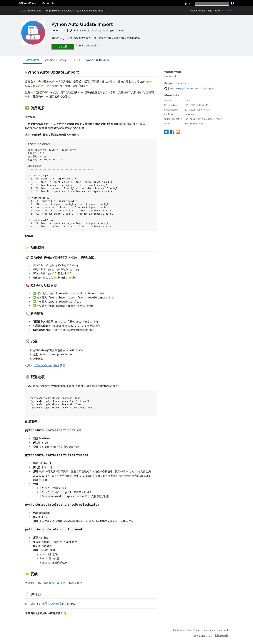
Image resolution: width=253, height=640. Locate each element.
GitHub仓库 (59, 583)
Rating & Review (97, 60)
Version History (55, 60)
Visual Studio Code (31, 10)
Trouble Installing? (86, 45)
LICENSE (53, 603)
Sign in (187, 3)
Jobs (188, 629)
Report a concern (194, 123)
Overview (32, 60)
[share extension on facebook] (172, 133)
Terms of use (209, 629)
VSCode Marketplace (46, 365)
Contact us (178, 629)
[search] (232, 4)
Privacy (196, 629)
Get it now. (226, 10)
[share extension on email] (177, 133)
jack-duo (58, 30)
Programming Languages (58, 10)
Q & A (76, 60)
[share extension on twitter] (167, 133)
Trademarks (223, 629)
